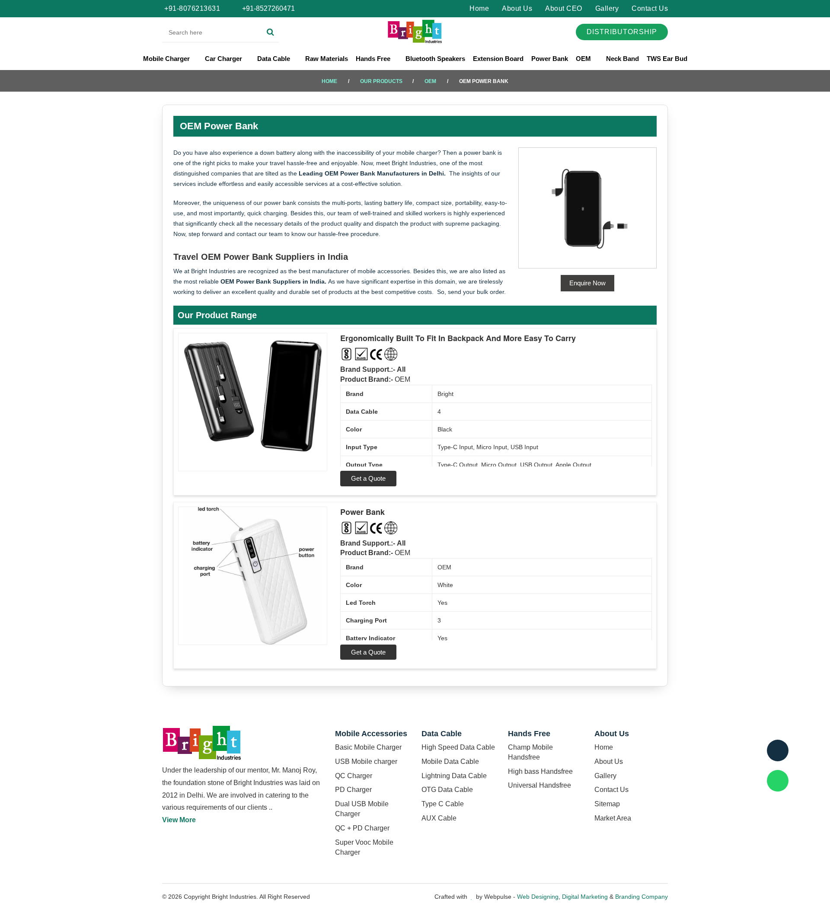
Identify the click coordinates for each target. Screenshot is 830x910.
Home (479, 8)
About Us (517, 8)
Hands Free (374, 58)
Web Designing (538, 896)
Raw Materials (326, 58)
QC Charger (353, 775)
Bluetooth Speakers (435, 58)
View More (179, 820)
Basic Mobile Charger (368, 747)
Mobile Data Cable (450, 761)
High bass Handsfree (540, 771)
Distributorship (622, 31)
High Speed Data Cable (458, 747)
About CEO (563, 8)
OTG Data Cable (447, 789)
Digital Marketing (585, 896)
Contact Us (650, 8)
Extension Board (498, 58)
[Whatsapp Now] (777, 781)
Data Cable (274, 58)
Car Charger (224, 58)
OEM (584, 58)
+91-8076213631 (192, 8)
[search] (270, 32)
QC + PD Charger (362, 828)
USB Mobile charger (366, 761)
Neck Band (622, 58)
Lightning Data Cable (454, 775)
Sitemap (607, 804)
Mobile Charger (167, 58)
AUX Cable (438, 818)
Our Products (381, 81)
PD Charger (353, 789)
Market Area (612, 818)
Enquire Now (587, 283)
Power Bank (549, 58)
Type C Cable (442, 804)
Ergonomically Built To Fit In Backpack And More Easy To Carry (458, 338)
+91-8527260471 (267, 8)
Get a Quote (368, 478)
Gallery (607, 8)
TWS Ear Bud (667, 58)
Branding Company (641, 896)
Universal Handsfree (539, 785)
